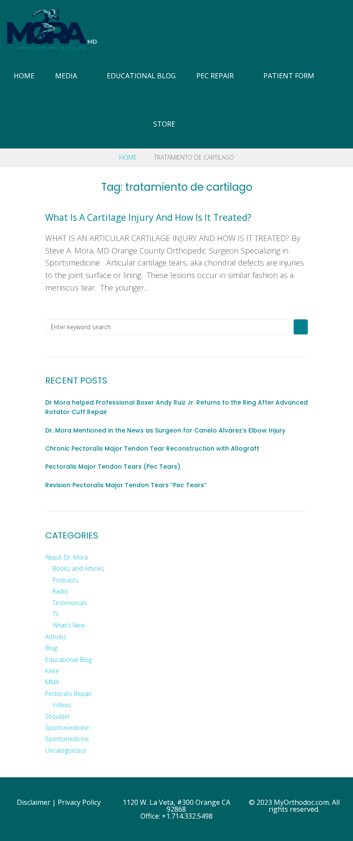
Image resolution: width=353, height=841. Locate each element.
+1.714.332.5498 (187, 816)
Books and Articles (78, 568)
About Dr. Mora (66, 557)
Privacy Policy (79, 802)
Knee (52, 671)
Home (128, 157)
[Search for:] (167, 327)
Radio (60, 591)
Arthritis (55, 637)
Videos (62, 705)
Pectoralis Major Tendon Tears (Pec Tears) (112, 466)
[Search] (342, 100)
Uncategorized (65, 750)
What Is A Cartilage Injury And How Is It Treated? (148, 217)
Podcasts (65, 580)
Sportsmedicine (67, 728)
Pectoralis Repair (68, 693)
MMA (52, 682)
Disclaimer (33, 802)
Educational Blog (68, 659)
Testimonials (70, 603)
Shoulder (57, 716)
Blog (51, 648)
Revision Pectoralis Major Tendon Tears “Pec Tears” (126, 485)
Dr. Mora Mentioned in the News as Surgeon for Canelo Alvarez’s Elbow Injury (165, 430)
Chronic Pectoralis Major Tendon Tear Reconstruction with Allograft (152, 448)
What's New (69, 625)
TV (56, 614)
